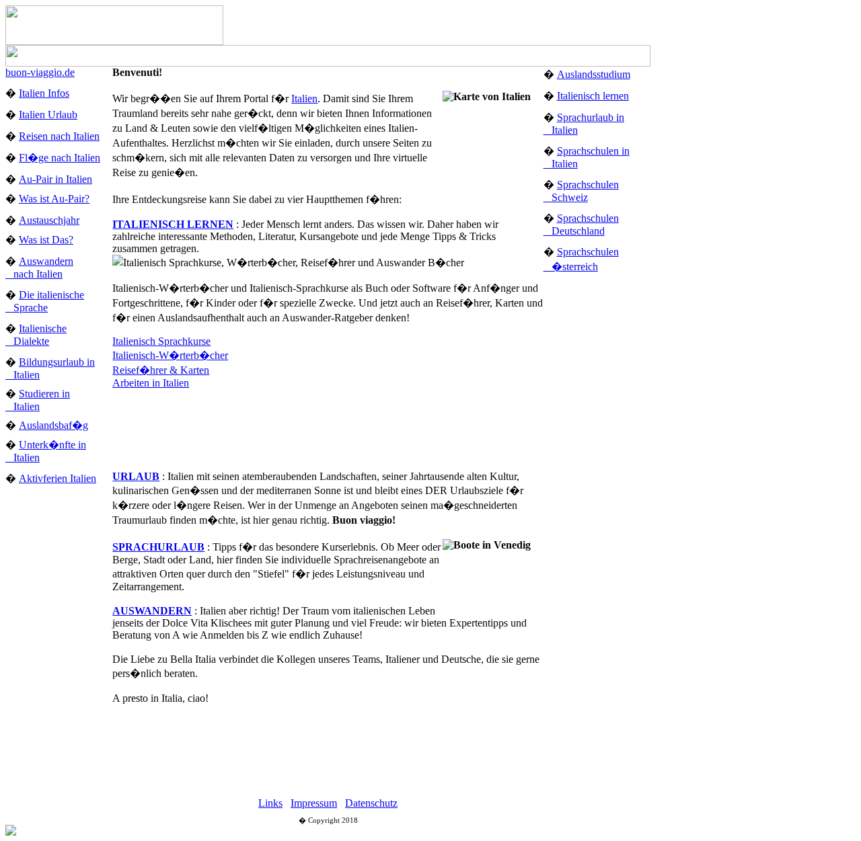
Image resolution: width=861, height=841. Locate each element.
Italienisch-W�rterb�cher (170, 355)
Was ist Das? (46, 239)
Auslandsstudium (593, 74)
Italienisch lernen (593, 96)
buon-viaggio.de (40, 72)
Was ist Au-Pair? (54, 198)
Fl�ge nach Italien (59, 157)
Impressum (314, 803)
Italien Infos (44, 93)
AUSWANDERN (152, 610)
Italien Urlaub (48, 114)
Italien (304, 98)
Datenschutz (371, 803)
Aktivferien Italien (57, 478)
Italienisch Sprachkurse (161, 341)
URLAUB (135, 476)
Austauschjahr (49, 220)
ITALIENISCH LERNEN (172, 224)
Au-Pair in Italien (55, 179)
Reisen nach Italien (59, 136)
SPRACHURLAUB (158, 547)
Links (270, 803)
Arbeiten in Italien (150, 383)
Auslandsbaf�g (53, 425)
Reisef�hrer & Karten (160, 370)
